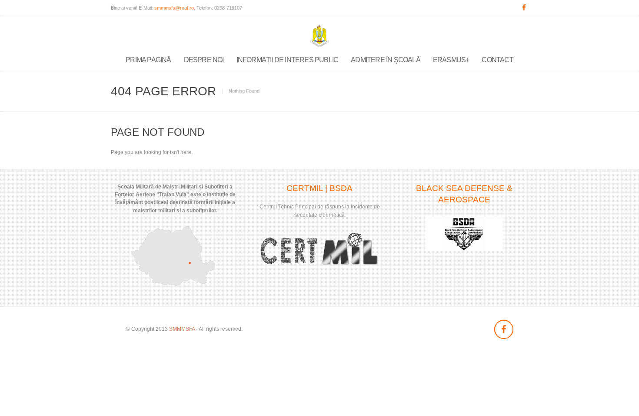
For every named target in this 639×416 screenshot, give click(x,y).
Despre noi (204, 60)
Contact (497, 60)
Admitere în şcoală (385, 60)
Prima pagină (148, 60)
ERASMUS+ (451, 60)
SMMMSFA (182, 329)
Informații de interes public (287, 60)
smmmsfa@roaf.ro (174, 7)
